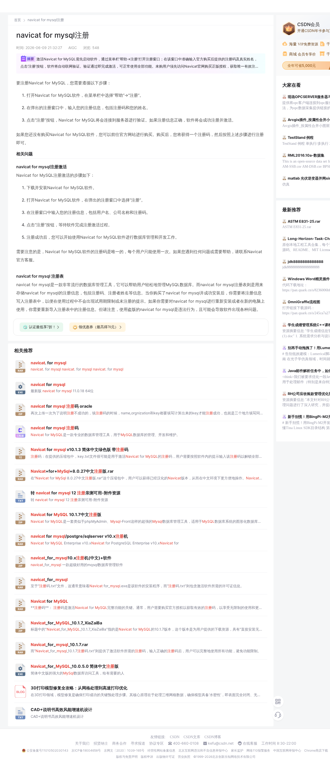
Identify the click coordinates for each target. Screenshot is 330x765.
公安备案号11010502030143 (47, 750)
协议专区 (156, 743)
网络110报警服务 (258, 750)
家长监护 (237, 750)
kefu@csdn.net (221, 743)
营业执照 (184, 757)
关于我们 (82, 743)
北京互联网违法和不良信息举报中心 (203, 750)
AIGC (72, 47)
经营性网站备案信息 (161, 750)
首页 (17, 20)
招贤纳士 (101, 743)
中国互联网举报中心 (287, 750)
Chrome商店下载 (316, 750)
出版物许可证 (165, 757)
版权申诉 (147, 757)
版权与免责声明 (127, 757)
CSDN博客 (212, 737)
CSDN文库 (192, 737)
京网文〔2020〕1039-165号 (124, 750)
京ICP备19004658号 (86, 750)
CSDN (174, 737)
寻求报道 (138, 743)
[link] (17, 20)
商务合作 (119, 743)
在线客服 (250, 743)
